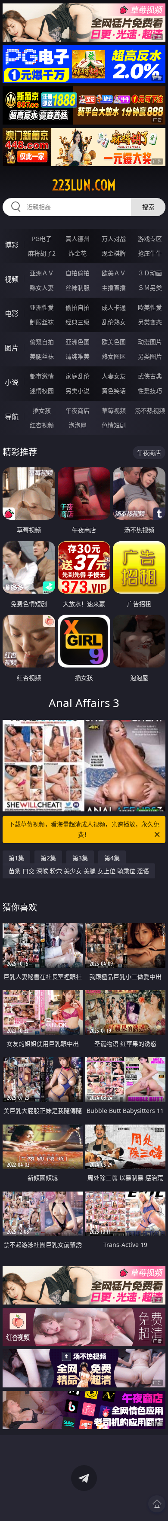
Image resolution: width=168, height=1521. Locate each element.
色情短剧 (114, 425)
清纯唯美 (77, 356)
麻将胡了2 (42, 253)
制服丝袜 (42, 322)
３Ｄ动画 (150, 273)
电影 (12, 313)
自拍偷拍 (77, 273)
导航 (12, 416)
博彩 (12, 245)
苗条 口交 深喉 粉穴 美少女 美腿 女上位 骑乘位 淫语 (79, 871)
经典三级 (77, 322)
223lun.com (84, 185)
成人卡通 (114, 307)
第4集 (112, 858)
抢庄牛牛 (150, 253)
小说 (12, 382)
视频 (12, 279)
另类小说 (77, 391)
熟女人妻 (42, 287)
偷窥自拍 (42, 342)
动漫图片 (150, 342)
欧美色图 (114, 342)
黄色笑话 (114, 391)
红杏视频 (42, 425)
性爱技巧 (150, 391)
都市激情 (42, 376)
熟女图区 (114, 356)
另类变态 (150, 322)
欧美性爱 (150, 307)
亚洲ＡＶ (42, 273)
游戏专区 (150, 239)
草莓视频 (114, 410)
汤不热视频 (150, 410)
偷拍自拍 (77, 307)
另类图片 (150, 356)
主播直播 (114, 287)
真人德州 (77, 239)
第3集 (80, 858)
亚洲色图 (77, 342)
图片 (12, 348)
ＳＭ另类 (150, 287)
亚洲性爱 (42, 307)
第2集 (48, 858)
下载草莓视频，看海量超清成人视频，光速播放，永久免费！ (84, 829)
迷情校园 (42, 391)
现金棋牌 (114, 253)
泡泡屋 (77, 425)
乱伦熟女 (114, 322)
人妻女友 (114, 376)
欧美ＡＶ (114, 273)
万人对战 (114, 239)
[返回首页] (156, 1503)
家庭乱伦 (77, 376)
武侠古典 (150, 376)
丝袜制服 (77, 287)
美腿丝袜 (42, 356)
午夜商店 (77, 410)
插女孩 (42, 410)
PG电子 (42, 239)
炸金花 (77, 253)
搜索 (148, 207)
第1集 (16, 858)
